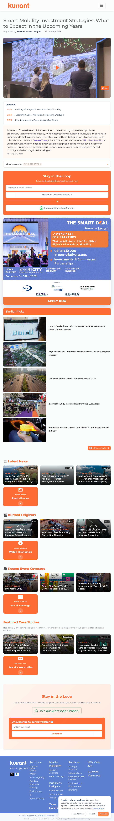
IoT (31, 795)
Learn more (98, 808)
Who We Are (94, 764)
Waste (33, 770)
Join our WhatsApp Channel (59, 208)
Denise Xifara (40, 140)
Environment (36, 791)
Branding (72, 790)
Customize (79, 814)
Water (33, 774)
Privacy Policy (66, 819)
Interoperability (37, 798)
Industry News (56, 794)
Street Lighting (37, 777)
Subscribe (57, 733)
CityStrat (34, 766)
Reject (92, 814)
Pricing (52, 798)
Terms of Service (80, 819)
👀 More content (99, 448)
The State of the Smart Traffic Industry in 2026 (72, 378)
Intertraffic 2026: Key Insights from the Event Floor (74, 404)
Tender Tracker (56, 790)
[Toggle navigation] (102, 5)
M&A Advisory (75, 773)
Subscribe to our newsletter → (57, 194)
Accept (103, 814)
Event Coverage (56, 776)
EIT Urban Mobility (93, 140)
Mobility (34, 787)
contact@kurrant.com (22, 768)
